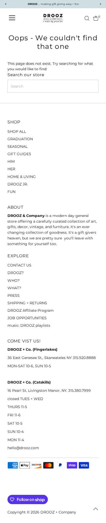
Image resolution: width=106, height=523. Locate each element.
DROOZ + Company (58, 512)
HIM (11, 161)
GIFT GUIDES (19, 154)
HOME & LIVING (21, 177)
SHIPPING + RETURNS (27, 303)
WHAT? (14, 288)
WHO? (13, 280)
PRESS (13, 295)
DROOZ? (15, 273)
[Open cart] (96, 18)
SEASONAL (17, 146)
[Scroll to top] (96, 509)
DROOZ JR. (17, 184)
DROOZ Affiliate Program (30, 310)
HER (11, 169)
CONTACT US (19, 265)
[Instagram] (16, 488)
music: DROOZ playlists (28, 325)
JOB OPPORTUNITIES (27, 318)
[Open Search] (87, 18)
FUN (11, 192)
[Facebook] (9, 488)
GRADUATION (20, 139)
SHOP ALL (16, 131)
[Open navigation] (12, 18)
